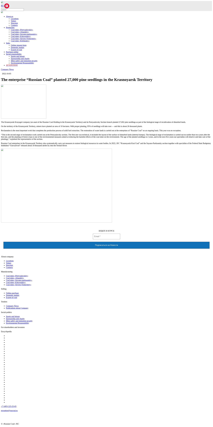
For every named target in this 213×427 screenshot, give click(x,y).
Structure (14, 23)
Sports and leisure (18, 56)
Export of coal (16, 50)
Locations (14, 19)
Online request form (18, 45)
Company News (7, 69)
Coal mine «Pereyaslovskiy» (22, 30)
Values (13, 21)
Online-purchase (12, 293)
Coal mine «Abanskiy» (20, 32)
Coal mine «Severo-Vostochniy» (23, 39)
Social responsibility (14, 54)
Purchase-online (12, 52)
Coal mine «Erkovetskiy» (21, 36)
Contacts (14, 25)
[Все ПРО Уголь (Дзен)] (6, 6)
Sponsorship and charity (20, 59)
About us (9, 16)
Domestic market (17, 47)
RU (2, 6)
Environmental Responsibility (22, 63)
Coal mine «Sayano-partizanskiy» (24, 34)
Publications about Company (17, 308)
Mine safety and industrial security (24, 61)
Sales (8, 43)
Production (10, 27)
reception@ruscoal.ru (9, 411)
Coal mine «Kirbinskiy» (20, 41)
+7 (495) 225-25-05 (8, 406)
